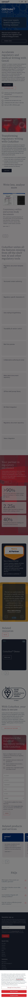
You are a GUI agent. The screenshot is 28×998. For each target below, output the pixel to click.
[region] (14, 984)
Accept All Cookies (14, 995)
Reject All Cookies (14, 991)
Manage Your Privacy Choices (14, 987)
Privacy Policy (20, 979)
